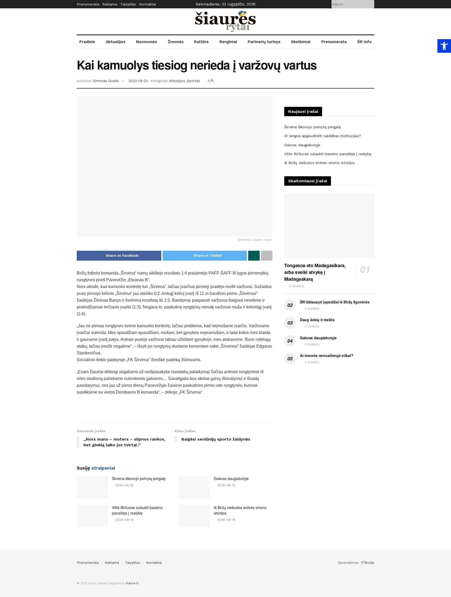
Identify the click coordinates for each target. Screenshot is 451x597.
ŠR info (364, 41)
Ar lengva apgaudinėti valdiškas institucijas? (322, 136)
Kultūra (201, 41)
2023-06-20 (138, 81)
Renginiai (228, 41)
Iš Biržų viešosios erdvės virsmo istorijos (319, 163)
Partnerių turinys (264, 41)
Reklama (109, 4)
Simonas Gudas (106, 81)
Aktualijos (115, 41)
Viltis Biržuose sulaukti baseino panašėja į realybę (137, 510)
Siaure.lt (132, 583)
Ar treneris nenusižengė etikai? (326, 355)
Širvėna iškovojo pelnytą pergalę (138, 478)
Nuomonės (146, 41)
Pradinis (87, 41)
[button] (444, 46)
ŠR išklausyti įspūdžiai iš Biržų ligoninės (334, 302)
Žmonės (175, 41)
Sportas (193, 81)
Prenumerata (88, 4)
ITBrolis (367, 562)
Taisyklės (128, 4)
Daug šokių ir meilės (317, 319)
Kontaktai (147, 4)
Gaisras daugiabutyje (231, 478)
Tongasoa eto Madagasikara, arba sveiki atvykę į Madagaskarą (315, 272)
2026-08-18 (124, 485)
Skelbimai (300, 41)
